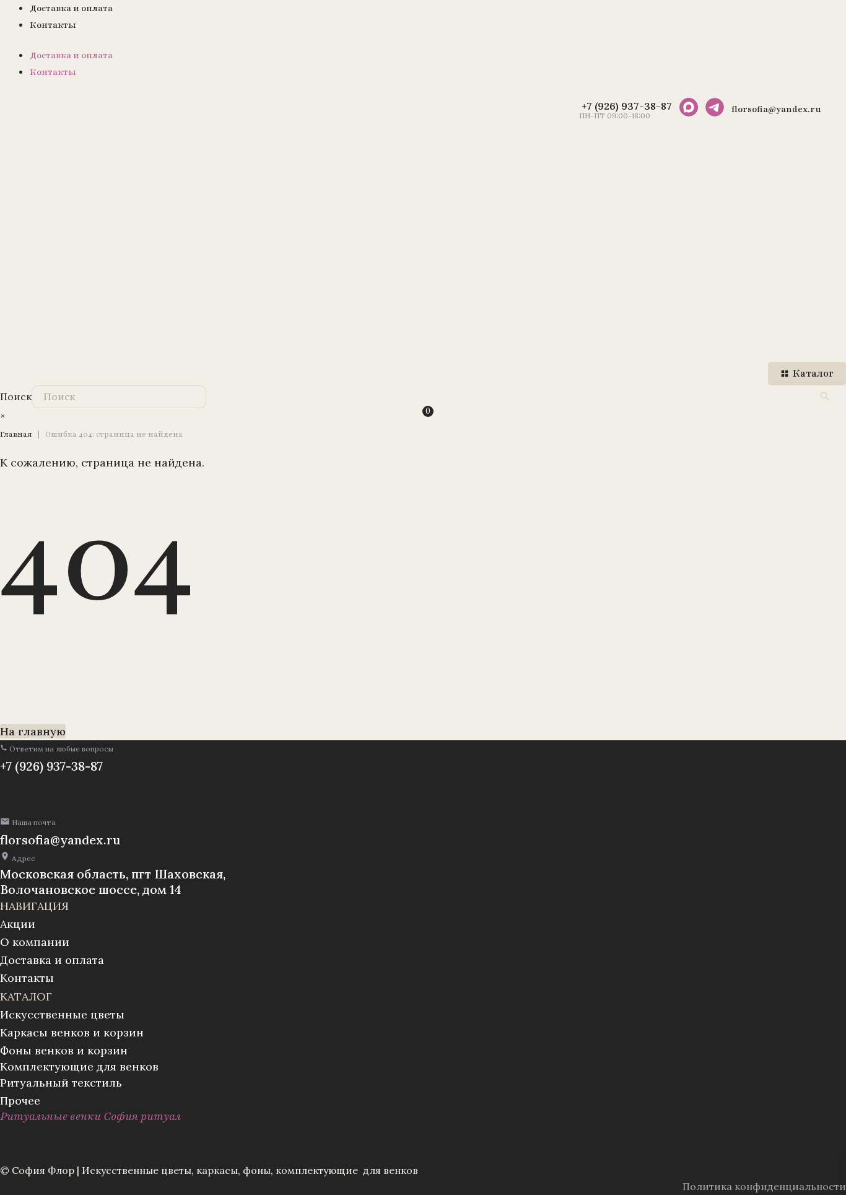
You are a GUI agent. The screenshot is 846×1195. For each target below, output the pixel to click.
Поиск (16, 396)
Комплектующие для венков (79, 1066)
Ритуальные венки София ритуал (90, 1116)
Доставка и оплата (71, 8)
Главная (16, 434)
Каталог (813, 373)
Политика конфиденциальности (764, 1186)
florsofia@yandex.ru (60, 839)
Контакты (53, 25)
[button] (56, 748)
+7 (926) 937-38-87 (51, 766)
